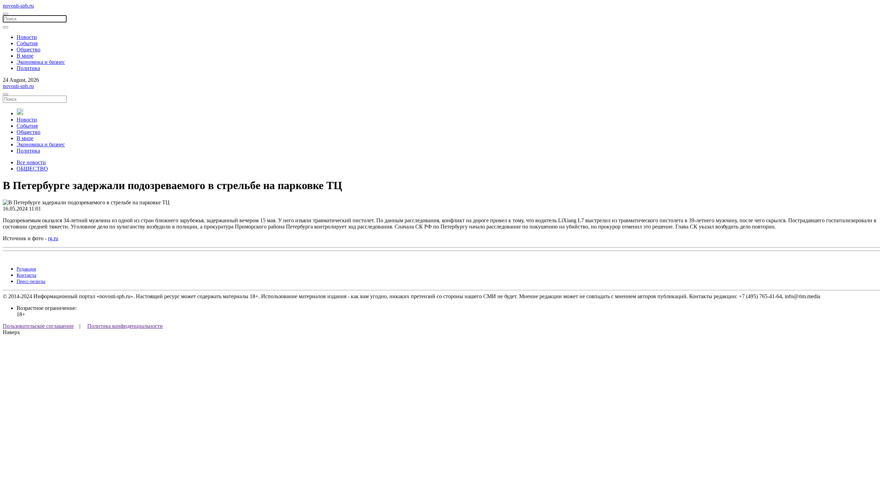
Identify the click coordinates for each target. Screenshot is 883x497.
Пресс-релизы (31, 281)
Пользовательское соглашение (38, 326)
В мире (25, 56)
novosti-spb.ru (18, 6)
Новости (27, 37)
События (27, 43)
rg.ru (53, 238)
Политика (28, 68)
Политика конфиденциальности (125, 326)
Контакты (26, 275)
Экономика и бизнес (41, 62)
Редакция (26, 269)
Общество (28, 49)
